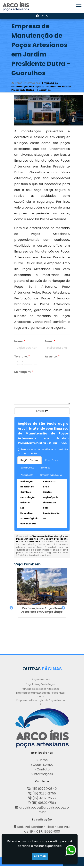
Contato (43, 769)
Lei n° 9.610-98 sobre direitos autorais (42, 554)
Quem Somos (43, 764)
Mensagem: (23, 372)
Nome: (19, 341)
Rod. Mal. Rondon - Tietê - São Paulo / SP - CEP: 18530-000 (43, 829)
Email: (50, 341)
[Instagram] (42, 16)
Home (43, 760)
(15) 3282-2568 (44, 798)
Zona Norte (51, 460)
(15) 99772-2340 (44, 788)
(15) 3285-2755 (44, 793)
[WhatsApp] (47, 16)
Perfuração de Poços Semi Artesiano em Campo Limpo (42, 610)
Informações (43, 774)
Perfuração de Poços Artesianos (41, 688)
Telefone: (22, 356)
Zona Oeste (27, 467)
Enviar (40, 411)
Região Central (29, 460)
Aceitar (40, 856)
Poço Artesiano (40, 679)
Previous (11, 608)
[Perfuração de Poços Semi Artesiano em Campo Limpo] (42, 586)
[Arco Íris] (42, 728)
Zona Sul (46, 467)
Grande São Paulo (51, 475)
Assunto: (52, 356)
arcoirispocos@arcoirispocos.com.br (44, 809)
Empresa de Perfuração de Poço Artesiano (40, 702)
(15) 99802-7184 (44, 803)
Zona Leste (27, 475)
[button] (78, 6)
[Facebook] (37, 16)
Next (63, 608)
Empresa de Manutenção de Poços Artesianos (40, 694)
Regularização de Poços (40, 684)
